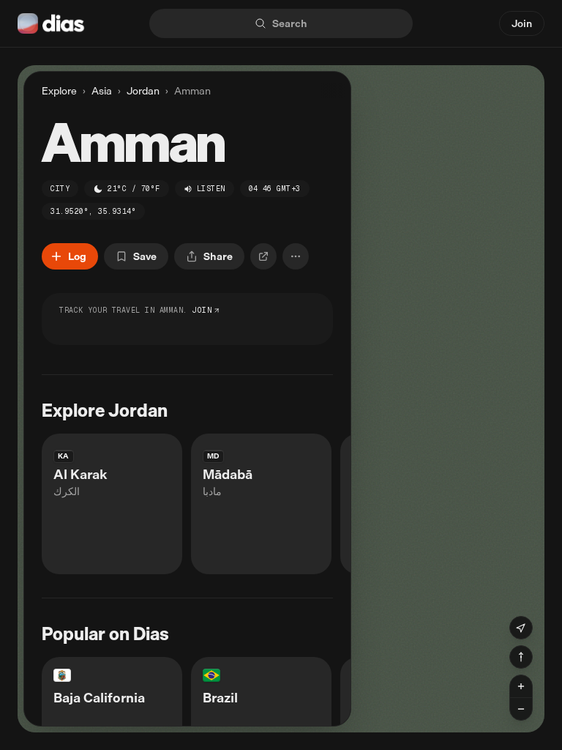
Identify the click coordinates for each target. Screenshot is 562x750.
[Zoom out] (521, 709)
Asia (101, 90)
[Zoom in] (521, 686)
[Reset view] (521, 657)
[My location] (521, 627)
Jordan (143, 90)
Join (522, 23)
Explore (59, 90)
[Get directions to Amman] (263, 256)
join (201, 310)
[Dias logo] (52, 23)
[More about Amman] (295, 256)
